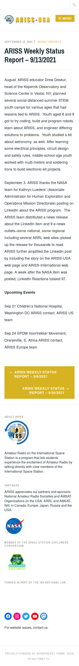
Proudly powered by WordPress (29, 653)
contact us (40, 627)
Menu (67, 18)
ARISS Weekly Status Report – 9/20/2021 (43, 390)
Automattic (41, 659)
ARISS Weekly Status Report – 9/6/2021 (35, 374)
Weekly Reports (49, 42)
